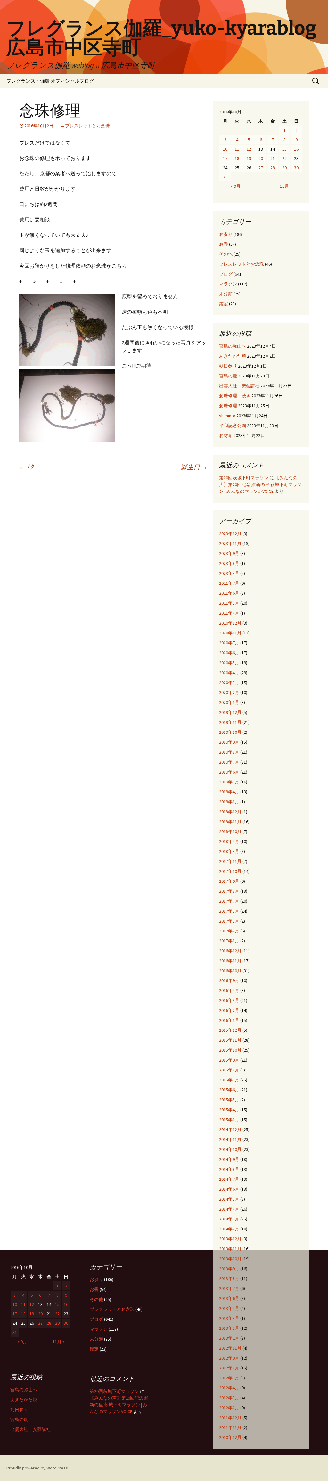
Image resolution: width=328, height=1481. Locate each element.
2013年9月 (229, 1268)
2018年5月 (229, 841)
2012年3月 (229, 1398)
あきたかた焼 (232, 356)
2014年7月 (229, 1179)
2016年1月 (229, 1020)
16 (296, 149)
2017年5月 (229, 911)
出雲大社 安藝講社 (239, 386)
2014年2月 (229, 1229)
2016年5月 (229, 990)
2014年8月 (229, 1169)
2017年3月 (229, 921)
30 (296, 167)
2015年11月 (230, 1040)
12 (249, 149)
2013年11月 (230, 1249)
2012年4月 (229, 1388)
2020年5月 (229, 663)
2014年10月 (230, 1149)
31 (225, 177)
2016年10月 (230, 970)
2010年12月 (230, 1437)
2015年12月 (230, 1030)
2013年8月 (229, 1278)
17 (225, 158)
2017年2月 (229, 931)
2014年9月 (229, 1159)
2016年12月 (230, 951)
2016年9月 (229, 980)
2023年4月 (229, 573)
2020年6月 (229, 653)
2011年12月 (230, 1417)
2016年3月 (229, 1000)
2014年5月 (229, 1199)
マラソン (228, 284)
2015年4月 (229, 1110)
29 (284, 167)
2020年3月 (229, 682)
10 (225, 149)
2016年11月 (230, 961)
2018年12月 (230, 812)
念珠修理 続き (234, 396)
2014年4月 (229, 1209)
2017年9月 (229, 881)
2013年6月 (229, 1298)
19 (249, 158)
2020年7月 (229, 643)
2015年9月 (229, 1060)
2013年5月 (229, 1308)
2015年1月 (229, 1119)
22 (284, 158)
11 (237, 149)
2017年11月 (230, 861)
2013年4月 (229, 1318)
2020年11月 (230, 633)
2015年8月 (229, 1070)
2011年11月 (230, 1427)
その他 (226, 254)
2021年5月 (229, 603)
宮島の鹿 (228, 376)
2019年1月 (229, 802)
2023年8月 (229, 563)
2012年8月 (229, 1368)
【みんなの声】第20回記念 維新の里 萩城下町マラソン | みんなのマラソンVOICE (260, 484)
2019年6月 (229, 772)
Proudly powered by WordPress (37, 1468)
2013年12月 (230, 1239)
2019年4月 (229, 792)
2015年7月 (229, 1080)
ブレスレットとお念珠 (87, 125)
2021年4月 (229, 613)
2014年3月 (229, 1219)
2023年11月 (230, 543)
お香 (223, 244)
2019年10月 (230, 732)
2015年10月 (230, 1050)
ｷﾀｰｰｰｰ (32, 467)
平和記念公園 (232, 425)
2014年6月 (229, 1189)
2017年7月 (229, 901)
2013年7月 (229, 1288)
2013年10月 (230, 1259)
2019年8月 (229, 752)
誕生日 (194, 467)
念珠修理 (228, 406)
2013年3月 (229, 1328)
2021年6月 (229, 593)
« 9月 (236, 186)
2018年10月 (230, 831)
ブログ (226, 274)
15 (284, 149)
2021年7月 (229, 583)
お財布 (226, 435)
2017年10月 (230, 871)
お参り (226, 234)
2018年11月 (230, 821)
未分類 (226, 294)
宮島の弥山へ (232, 346)
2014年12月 (230, 1129)
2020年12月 (230, 623)
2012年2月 (229, 1408)
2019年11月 (230, 722)
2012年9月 (229, 1358)
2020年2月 (229, 692)
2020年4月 (229, 672)
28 (272, 167)
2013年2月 (229, 1338)
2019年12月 (230, 712)
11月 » (286, 186)
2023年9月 (229, 553)
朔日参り (228, 366)
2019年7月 (229, 762)
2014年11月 (230, 1139)
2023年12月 (230, 533)
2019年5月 (229, 782)
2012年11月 (230, 1348)
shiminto (227, 415)
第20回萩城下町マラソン (243, 478)
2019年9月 (229, 742)
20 (260, 158)
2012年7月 (229, 1378)
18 (237, 158)
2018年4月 (229, 851)
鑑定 (223, 304)
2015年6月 (229, 1090)
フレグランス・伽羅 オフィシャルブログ (50, 81)
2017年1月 (229, 941)
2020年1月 (229, 702)
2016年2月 (229, 1010)
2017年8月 (229, 891)
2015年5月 (229, 1100)
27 (260, 167)
